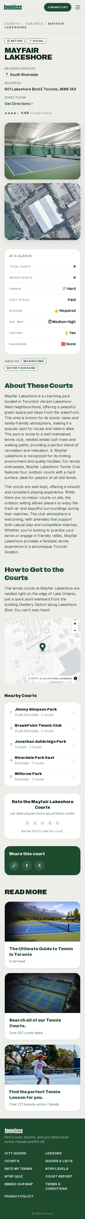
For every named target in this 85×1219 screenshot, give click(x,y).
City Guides (16, 1153)
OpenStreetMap (50, 678)
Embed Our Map (19, 1184)
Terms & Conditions (56, 1186)
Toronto (34, 23)
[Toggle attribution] (75, 678)
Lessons (53, 1153)
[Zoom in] (75, 623)
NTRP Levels (56, 1168)
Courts (12, 23)
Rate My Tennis (18, 1168)
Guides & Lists (59, 1161)
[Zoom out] (75, 630)
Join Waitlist (57, 7)
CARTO (35, 678)
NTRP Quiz (14, 1176)
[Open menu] (78, 7)
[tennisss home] (13, 7)
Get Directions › (19, 103)
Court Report (59, 1176)
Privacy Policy (19, 1196)
